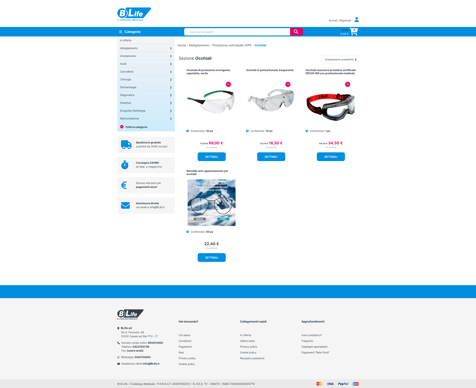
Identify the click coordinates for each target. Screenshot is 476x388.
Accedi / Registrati (340, 20)
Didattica (125, 102)
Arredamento (128, 55)
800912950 (155, 342)
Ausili (123, 63)
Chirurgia (125, 79)
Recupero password (252, 358)
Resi (181, 352)
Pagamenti (185, 346)
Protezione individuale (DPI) (232, 45)
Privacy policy (187, 358)
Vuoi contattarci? (311, 335)
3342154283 (142, 357)
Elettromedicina (129, 118)
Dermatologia (128, 87)
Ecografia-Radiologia (132, 110)
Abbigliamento (129, 48)
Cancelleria (127, 71)
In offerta (125, 40)
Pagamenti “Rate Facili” (315, 352)
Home (182, 45)
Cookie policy (187, 363)
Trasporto (307, 340)
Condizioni (185, 340)
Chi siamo (184, 335)
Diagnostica (127, 95)
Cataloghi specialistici (314, 346)
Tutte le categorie (136, 127)
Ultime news (247, 340)
